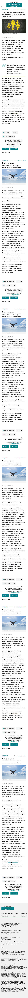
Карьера (14, 916)
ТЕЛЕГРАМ (14, 148)
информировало (13, 113)
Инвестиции (4, 916)
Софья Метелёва (22, 160)
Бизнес (17, 913)
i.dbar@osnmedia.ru (8, 933)
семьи (15, 132)
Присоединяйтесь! (14, 146)
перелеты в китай (10, 285)
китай (20, 281)
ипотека (7, 132)
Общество (5, 160)
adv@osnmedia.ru (4, 938)
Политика (5, 9)
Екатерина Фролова (21, 9)
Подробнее (20, 968)
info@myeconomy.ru (8, 927)
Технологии (23, 913)
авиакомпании (9, 281)
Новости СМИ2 (6, 152)
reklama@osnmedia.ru (15, 937)
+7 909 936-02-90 (8, 934)
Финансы (10, 913)
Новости (5, 148)
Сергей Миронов (9, 136)
